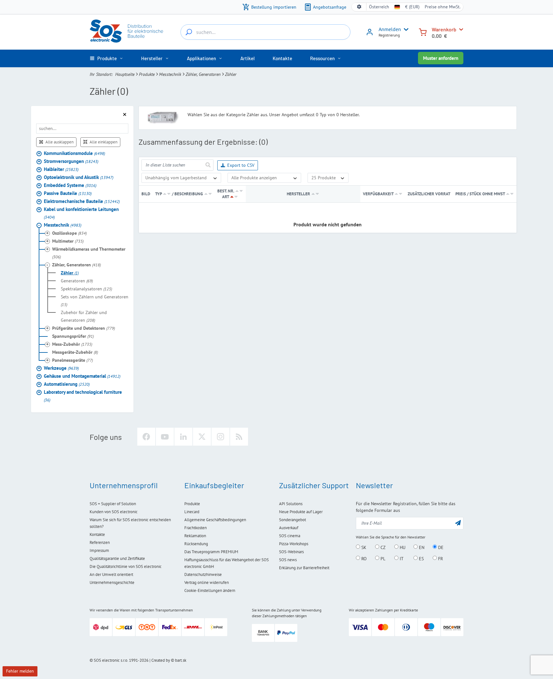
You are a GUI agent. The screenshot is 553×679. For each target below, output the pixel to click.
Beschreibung (188, 194)
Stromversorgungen (71, 161)
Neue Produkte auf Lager (301, 511)
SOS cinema (289, 535)
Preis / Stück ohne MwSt (480, 194)
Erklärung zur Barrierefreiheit (304, 567)
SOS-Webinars (291, 551)
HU (401, 547)
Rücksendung (196, 543)
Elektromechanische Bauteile (82, 201)
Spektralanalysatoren (86, 289)
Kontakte (97, 534)
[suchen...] (189, 32)
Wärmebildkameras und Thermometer (88, 253)
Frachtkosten (195, 527)
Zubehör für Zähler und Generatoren (84, 316)
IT (401, 558)
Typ (158, 194)
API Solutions (290, 503)
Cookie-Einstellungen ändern (209, 590)
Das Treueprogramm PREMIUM (211, 551)
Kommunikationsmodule (74, 153)
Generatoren (77, 281)
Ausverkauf (288, 527)
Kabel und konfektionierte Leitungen (81, 213)
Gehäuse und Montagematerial (82, 376)
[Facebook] (146, 437)
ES (421, 558)
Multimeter (68, 241)
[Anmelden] (369, 34)
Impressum (99, 550)
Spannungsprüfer (73, 336)
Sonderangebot (292, 519)
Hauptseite (124, 74)
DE (440, 547)
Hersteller (298, 194)
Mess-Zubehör (72, 344)
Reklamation (195, 535)
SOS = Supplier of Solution (113, 503)
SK (363, 547)
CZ (382, 547)
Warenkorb (444, 29)
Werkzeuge (61, 368)
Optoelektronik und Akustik (78, 177)
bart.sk (180, 660)
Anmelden (390, 29)
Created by (160, 660)
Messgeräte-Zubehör (75, 352)
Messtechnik (170, 74)
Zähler (70, 273)
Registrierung (389, 35)
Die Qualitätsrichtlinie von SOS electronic (126, 566)
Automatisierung (67, 384)
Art (225, 196)
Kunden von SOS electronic (114, 511)
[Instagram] (220, 437)
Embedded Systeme (70, 185)
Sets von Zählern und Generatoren (94, 300)
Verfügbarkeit (378, 194)
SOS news (288, 559)
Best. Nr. (225, 191)
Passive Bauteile (68, 193)
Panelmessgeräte (72, 360)
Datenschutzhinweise (203, 574)
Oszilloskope (69, 233)
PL (382, 558)
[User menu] (405, 29)
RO (363, 558)
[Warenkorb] (423, 31)
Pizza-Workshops (293, 543)
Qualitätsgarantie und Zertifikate (117, 558)
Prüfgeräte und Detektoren (83, 328)
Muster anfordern (440, 58)
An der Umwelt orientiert (111, 574)
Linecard (191, 511)
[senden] (207, 165)
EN (421, 547)
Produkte (147, 74)
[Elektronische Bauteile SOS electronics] (127, 31)
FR (440, 558)
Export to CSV (240, 165)
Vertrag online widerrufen (206, 582)
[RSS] (239, 437)
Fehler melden (20, 671)
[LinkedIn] (183, 437)
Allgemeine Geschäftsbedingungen (215, 519)
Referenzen (100, 542)
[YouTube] (165, 437)
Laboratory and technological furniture (83, 396)
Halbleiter (61, 169)
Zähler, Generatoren (203, 74)
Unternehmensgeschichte (112, 582)
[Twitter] (202, 437)
